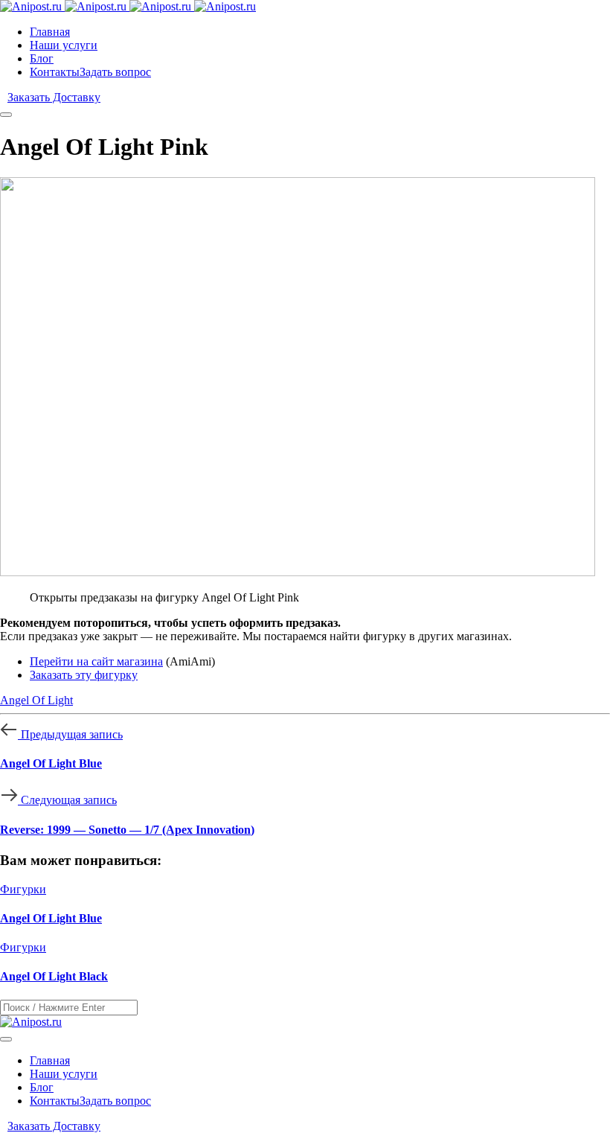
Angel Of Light (36, 700)
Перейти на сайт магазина (96, 661)
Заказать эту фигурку (84, 674)
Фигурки (23, 889)
